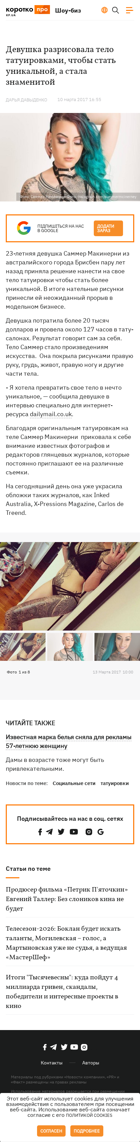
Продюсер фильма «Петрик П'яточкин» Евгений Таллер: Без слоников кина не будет (67, 899)
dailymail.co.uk (51, 414)
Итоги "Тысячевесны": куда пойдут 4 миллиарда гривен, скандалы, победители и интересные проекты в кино (62, 992)
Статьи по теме (28, 868)
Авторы (90, 1063)
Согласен (51, 1131)
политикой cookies (89, 1115)
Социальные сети (74, 783)
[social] (40, 831)
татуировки (115, 783)
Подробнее (87, 1131)
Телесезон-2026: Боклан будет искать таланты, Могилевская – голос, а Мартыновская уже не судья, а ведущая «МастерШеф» (66, 943)
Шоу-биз (68, 10)
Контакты (52, 1063)
